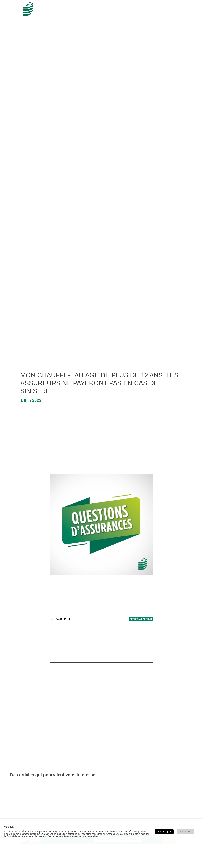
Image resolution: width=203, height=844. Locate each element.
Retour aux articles (141, 619)
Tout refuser (185, 831)
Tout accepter (164, 831)
